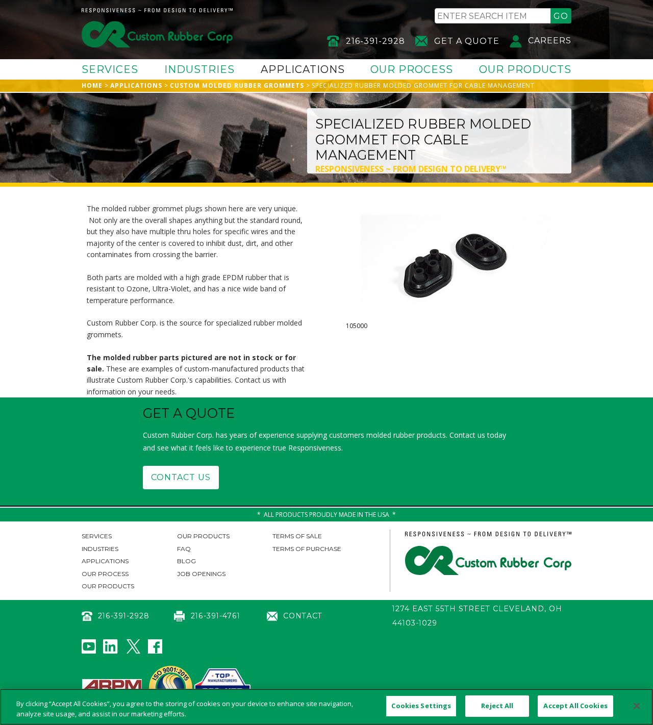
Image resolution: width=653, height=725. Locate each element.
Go (561, 16)
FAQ (184, 549)
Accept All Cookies (575, 705)
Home (92, 85)
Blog (186, 561)
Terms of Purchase (306, 549)
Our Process (411, 69)
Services (110, 69)
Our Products (525, 69)
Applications (303, 69)
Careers (549, 40)
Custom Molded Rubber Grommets (237, 85)
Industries (199, 69)
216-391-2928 (375, 41)
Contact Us (181, 477)
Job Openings (201, 574)
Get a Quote (466, 41)
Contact (302, 615)
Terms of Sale (297, 536)
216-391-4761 (215, 615)
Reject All (497, 705)
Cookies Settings (421, 705)
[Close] (636, 705)
